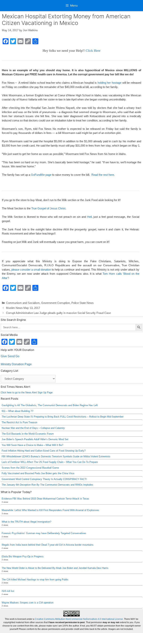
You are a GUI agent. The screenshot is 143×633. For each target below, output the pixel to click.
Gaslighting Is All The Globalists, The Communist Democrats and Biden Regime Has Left (50, 405)
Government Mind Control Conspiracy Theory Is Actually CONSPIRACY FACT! (44, 479)
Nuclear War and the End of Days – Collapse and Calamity (33, 428)
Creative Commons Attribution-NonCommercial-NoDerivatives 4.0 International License (79, 619)
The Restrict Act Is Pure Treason (19, 422)
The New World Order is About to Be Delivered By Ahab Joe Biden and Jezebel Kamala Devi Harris (55, 568)
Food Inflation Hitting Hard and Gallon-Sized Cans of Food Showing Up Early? (43, 450)
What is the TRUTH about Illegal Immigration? (26, 521)
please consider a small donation (31, 269)
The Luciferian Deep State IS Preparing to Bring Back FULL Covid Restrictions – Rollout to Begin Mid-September (62, 416)
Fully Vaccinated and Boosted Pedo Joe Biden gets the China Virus (38, 473)
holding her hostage (109, 82)
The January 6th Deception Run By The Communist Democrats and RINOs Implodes (47, 484)
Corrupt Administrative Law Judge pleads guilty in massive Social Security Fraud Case (58, 312)
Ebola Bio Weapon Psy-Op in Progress (23, 556)
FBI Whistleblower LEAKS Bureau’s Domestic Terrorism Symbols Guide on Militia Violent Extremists (56, 456)
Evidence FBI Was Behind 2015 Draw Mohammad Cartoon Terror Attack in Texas (45, 498)
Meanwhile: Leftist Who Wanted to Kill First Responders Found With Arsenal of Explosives (50, 510)
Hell (89, 216)
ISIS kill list (8, 591)
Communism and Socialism (23, 302)
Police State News (82, 302)
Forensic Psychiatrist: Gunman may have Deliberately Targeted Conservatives (44, 533)
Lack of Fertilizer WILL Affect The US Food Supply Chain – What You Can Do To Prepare (50, 462)
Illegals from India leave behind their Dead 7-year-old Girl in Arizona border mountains (47, 544)
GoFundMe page (41, 174)
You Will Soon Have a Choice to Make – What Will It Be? (32, 445)
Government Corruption (55, 302)
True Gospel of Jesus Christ (48, 208)
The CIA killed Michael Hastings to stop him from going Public (35, 579)
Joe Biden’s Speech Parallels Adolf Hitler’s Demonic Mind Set (35, 439)
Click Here (93, 50)
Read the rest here (102, 174)
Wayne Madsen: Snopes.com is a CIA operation (27, 602)
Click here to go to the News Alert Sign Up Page (27, 392)
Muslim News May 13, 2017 (23, 307)
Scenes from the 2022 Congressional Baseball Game (30, 467)
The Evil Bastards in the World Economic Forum (28, 433)
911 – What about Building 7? (17, 411)
